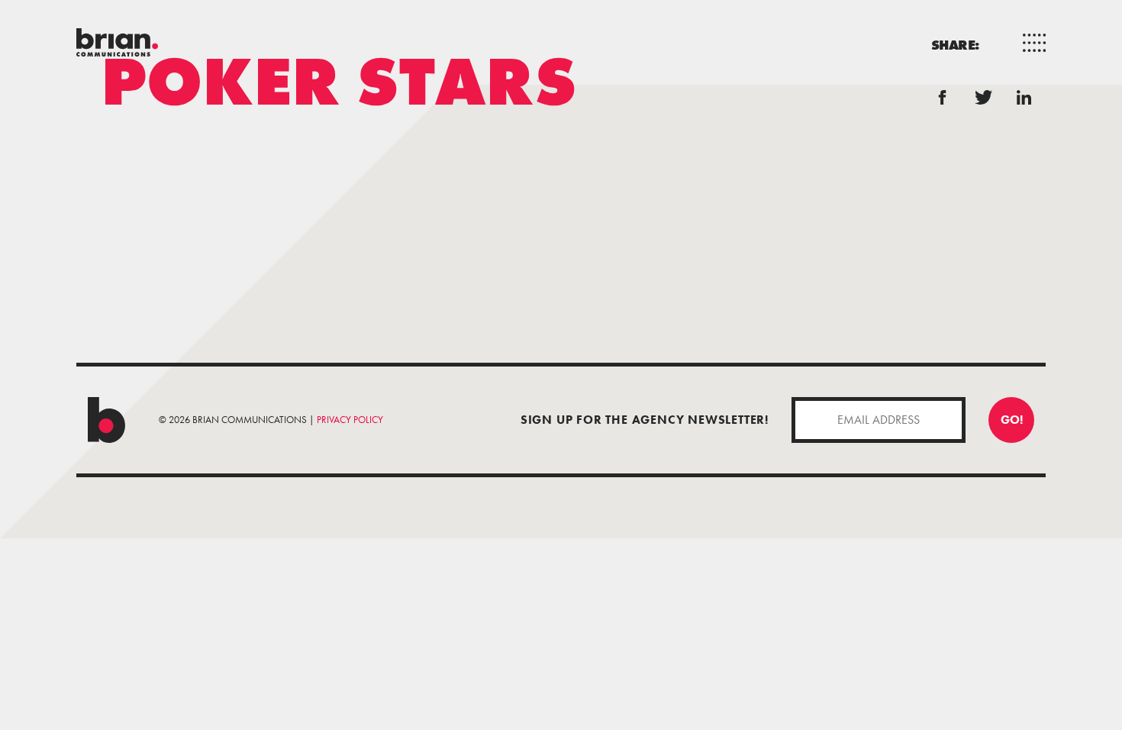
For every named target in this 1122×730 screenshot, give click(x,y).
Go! (1012, 420)
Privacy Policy (350, 419)
